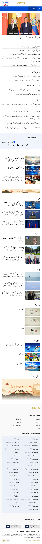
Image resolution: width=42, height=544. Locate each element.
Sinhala (14, 479)
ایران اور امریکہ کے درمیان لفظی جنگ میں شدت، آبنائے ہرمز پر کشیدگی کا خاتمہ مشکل (13, 284)
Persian (14, 456)
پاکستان (38, 234)
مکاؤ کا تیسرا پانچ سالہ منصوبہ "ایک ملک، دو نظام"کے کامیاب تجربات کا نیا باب (26, 76)
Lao (16, 439)
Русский (37, 426)
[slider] (14, 142)
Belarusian (31, 445)
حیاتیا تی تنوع (21, 354)
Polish (15, 459)
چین (39, 198)
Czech (34, 462)
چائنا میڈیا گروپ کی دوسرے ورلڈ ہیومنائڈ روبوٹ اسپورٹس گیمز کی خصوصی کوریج (14, 203)
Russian (14, 472)
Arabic (33, 442)
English (38, 419)
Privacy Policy (36, 540)
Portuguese (12, 462)
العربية (19, 422)
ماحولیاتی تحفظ (20, 363)
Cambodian (33, 456)
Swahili (14, 486)
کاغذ (23, 328)
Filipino (33, 472)
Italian (33, 503)
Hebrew (33, 489)
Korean (33, 509)
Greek (33, 482)
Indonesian (29, 499)
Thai (16, 492)
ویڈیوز (38, 154)
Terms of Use (27, 540)
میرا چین (38, 340)
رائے (38, 100)
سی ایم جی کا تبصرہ (35, 72)
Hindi (34, 492)
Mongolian (13, 445)
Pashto (15, 466)
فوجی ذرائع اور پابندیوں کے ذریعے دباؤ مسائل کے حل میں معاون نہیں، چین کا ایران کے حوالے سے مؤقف (13, 223)
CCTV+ (38, 429)
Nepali (15, 452)
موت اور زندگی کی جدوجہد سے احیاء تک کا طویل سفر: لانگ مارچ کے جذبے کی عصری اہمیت (23, 123)
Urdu (16, 503)
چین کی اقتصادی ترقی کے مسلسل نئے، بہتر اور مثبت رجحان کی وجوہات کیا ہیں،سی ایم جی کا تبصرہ (23, 80)
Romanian (13, 469)
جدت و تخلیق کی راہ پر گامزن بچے (16, 167)
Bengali (34, 449)
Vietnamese (12, 506)
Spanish (14, 482)
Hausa (34, 486)
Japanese (32, 506)
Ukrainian (12, 499)
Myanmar (12, 449)
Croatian (32, 459)
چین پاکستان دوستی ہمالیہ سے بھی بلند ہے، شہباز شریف (13, 239)
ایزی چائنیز (37, 305)
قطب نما (21, 309)
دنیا (39, 269)
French (33, 476)
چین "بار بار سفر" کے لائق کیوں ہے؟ (33, 85)
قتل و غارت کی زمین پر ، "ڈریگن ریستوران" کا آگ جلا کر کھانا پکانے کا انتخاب (26, 111)
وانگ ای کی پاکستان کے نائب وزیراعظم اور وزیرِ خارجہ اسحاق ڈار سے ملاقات (14, 258)
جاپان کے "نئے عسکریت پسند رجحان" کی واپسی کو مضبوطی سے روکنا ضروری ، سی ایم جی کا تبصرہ (23, 89)
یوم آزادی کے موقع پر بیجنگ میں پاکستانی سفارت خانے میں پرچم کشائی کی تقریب (14, 248)
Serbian (14, 476)
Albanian (33, 439)
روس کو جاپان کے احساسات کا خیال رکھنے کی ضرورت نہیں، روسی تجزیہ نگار (13, 294)
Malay (12, 442)
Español (18, 419)
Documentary (17, 426)
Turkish (14, 496)
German (33, 479)
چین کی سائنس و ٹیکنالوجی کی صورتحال (15, 344)
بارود (22, 318)
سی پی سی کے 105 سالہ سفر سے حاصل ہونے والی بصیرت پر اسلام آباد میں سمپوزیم (13, 178)
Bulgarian (31, 452)
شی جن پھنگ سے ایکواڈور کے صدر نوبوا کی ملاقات (28, 37)
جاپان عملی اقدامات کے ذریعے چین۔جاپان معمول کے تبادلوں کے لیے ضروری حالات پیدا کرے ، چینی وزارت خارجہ (13, 214)
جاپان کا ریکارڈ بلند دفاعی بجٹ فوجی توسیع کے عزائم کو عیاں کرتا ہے (28, 94)
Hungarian (32, 496)
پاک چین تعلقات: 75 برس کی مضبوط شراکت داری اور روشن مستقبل (14, 159)
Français (37, 422)
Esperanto (31, 469)
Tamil (15, 489)
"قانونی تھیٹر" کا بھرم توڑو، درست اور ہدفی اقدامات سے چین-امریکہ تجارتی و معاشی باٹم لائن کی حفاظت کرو (21, 127)
